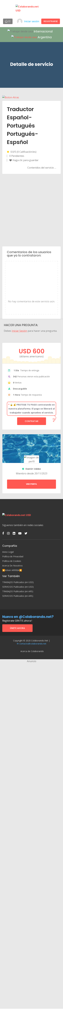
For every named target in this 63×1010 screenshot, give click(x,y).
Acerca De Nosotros (12, 565)
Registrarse (51, 21)
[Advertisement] (31, 209)
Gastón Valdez (33, 469)
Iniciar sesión (31, 21)
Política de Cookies (11, 561)
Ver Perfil (31, 484)
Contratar (31, 421)
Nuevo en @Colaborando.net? (28, 616)
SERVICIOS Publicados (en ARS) (17, 596)
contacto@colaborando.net (32, 643)
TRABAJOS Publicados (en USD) (18, 582)
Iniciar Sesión (19, 331)
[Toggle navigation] (8, 21)
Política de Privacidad (12, 556)
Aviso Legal (8, 552)
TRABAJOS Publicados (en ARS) (17, 591)
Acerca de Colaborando (32, 651)
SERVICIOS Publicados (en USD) (18, 587)
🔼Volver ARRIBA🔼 (12, 570)
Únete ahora (17, 628)
